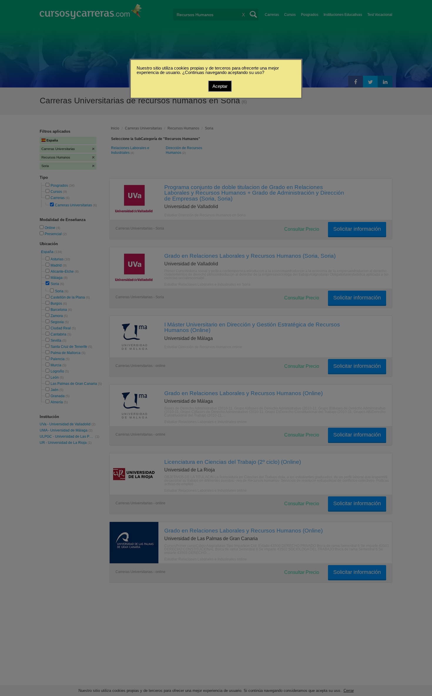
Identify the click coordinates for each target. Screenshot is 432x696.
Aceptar (219, 86)
